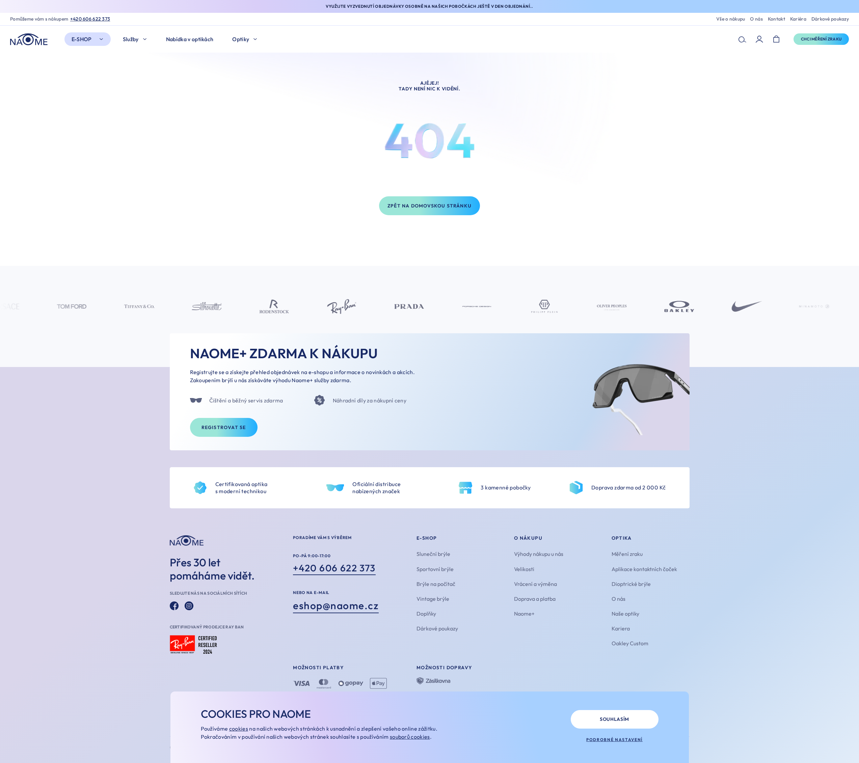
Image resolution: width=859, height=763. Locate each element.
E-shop (82, 39)
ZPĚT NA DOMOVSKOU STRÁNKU (429, 206)
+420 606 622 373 (90, 19)
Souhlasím (614, 719)
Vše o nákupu (730, 19)
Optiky (240, 39)
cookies (238, 728)
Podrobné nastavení (614, 739)
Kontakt (776, 19)
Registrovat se (224, 427)
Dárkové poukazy (830, 19)
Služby (131, 39)
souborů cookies (410, 736)
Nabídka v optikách (190, 39)
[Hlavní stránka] (30, 39)
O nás (756, 19)
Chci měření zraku (821, 38)
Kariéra (798, 19)
